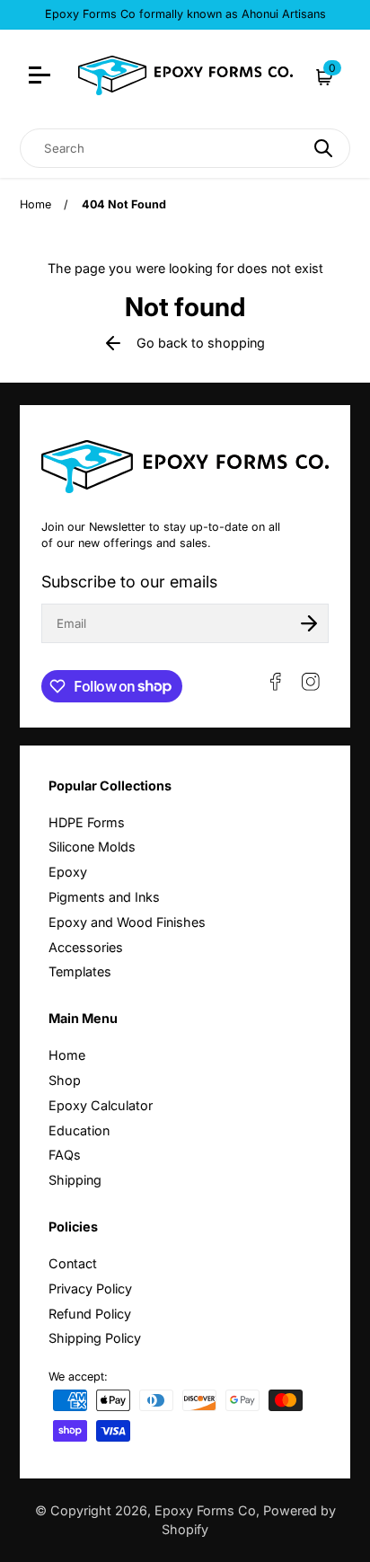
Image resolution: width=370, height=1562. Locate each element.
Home (35, 204)
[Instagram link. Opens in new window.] (311, 682)
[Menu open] (42, 77)
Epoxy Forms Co (205, 1510)
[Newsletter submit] (309, 623)
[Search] (323, 148)
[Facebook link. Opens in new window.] (276, 682)
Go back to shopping (201, 342)
